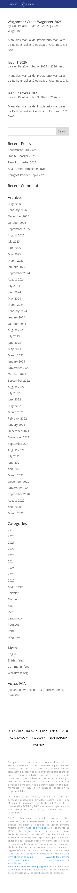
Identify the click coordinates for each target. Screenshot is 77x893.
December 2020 (18, 482)
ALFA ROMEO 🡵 (19, 737)
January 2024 (16, 317)
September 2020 (19, 494)
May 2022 (14, 406)
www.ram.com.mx (59, 859)
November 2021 (18, 437)
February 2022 (17, 418)
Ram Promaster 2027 (22, 162)
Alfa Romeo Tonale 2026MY (26, 169)
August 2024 (16, 279)
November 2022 (18, 368)
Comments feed (18, 666)
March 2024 (16, 305)
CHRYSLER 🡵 (16, 731)
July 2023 (14, 336)
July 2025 (14, 241)
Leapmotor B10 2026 (22, 150)
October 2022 (17, 374)
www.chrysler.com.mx (20, 856)
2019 (11, 530)
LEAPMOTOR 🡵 (58, 737)
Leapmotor (15, 618)
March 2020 (16, 513)
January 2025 (16, 267)
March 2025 (16, 260)
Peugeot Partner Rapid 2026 (26, 175)
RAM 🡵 (53, 731)
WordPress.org (18, 673)
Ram (11, 631)
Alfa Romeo (16, 587)
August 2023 (16, 330)
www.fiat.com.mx (17, 863)
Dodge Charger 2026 (22, 156)
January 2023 (16, 361)
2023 (11, 555)
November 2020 (18, 488)
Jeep (61, 66)
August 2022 (16, 387)
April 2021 (14, 469)
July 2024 (14, 286)
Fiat (10, 606)
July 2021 (14, 456)
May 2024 (14, 298)
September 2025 (19, 229)
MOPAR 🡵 (38, 744)
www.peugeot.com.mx (43, 866)
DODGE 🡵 (31, 731)
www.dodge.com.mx (57, 856)
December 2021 (18, 431)
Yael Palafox (20, 26)
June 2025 (14, 248)
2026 (55, 26)
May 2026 (14, 204)
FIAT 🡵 (64, 731)
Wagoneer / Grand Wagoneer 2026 (35, 21)
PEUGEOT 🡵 (38, 737)
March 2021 (16, 475)
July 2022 (14, 393)
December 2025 (18, 216)
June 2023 (14, 342)
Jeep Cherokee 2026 (23, 93)
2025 (11, 568)
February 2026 (17, 210)
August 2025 (16, 235)
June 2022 (14, 399)
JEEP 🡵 (43, 731)
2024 (11, 561)
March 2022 (16, 412)
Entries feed (16, 660)
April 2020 (14, 507)
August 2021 (16, 450)
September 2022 (19, 380)
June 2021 (14, 462)
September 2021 (19, 444)
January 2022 (16, 425)
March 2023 (16, 355)
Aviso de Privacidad (37, 827)
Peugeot (13, 624)
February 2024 (17, 311)
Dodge (12, 599)
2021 (11, 542)
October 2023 (17, 324)
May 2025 (14, 254)
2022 (11, 549)
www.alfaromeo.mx (19, 866)
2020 (11, 536)
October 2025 (17, 223)
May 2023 (14, 349)
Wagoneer (15, 31)
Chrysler (13, 593)
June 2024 (14, 292)
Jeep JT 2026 (17, 62)
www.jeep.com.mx (18, 859)
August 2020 (16, 500)
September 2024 (19, 273)
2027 (11, 580)
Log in (12, 654)
